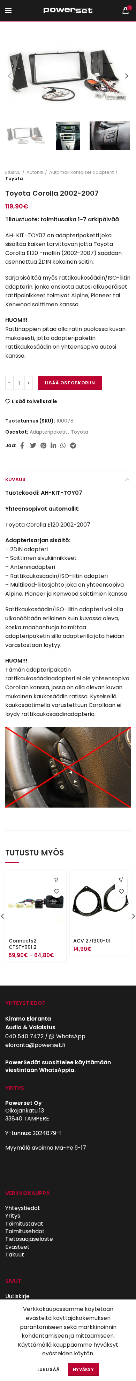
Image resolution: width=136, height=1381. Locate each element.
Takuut (14, 1255)
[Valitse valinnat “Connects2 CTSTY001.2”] (57, 879)
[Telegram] (73, 445)
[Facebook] (23, 445)
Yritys (12, 1216)
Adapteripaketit (48, 432)
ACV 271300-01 (92, 941)
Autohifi (35, 172)
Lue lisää (48, 1369)
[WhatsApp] (63, 445)
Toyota (14, 179)
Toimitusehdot (25, 1231)
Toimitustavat (24, 1224)
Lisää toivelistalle (34, 401)
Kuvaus (15, 479)
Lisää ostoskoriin (70, 383)
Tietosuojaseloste (29, 1239)
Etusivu (13, 172)
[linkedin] (53, 445)
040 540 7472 (24, 1036)
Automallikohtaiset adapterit (81, 172)
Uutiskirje (17, 1296)
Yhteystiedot (22, 1208)
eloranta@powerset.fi (35, 1045)
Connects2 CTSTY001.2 (23, 944)
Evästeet (17, 1247)
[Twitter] (33, 445)
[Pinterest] (43, 445)
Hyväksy (83, 1369)
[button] (121, 879)
